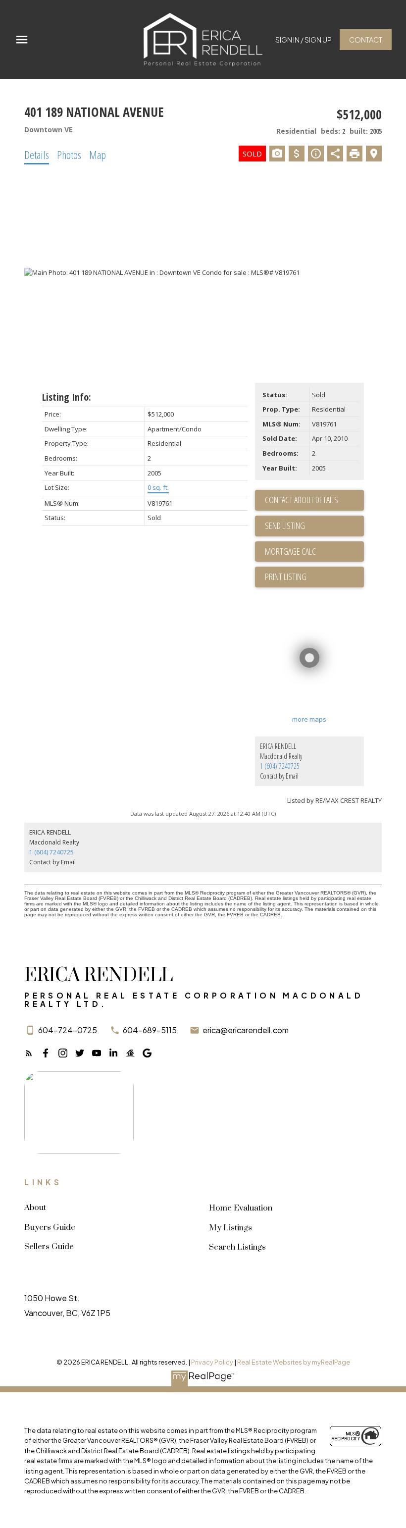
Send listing (285, 525)
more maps (309, 719)
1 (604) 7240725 (280, 766)
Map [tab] (97, 154)
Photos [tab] (69, 154)
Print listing (285, 576)
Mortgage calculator (314, 551)
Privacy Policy (212, 1362)
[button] (303, 39)
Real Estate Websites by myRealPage (293, 1362)
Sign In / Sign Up (303, 39)
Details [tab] (36, 154)
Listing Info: (66, 397)
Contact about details (301, 500)
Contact (365, 39)
